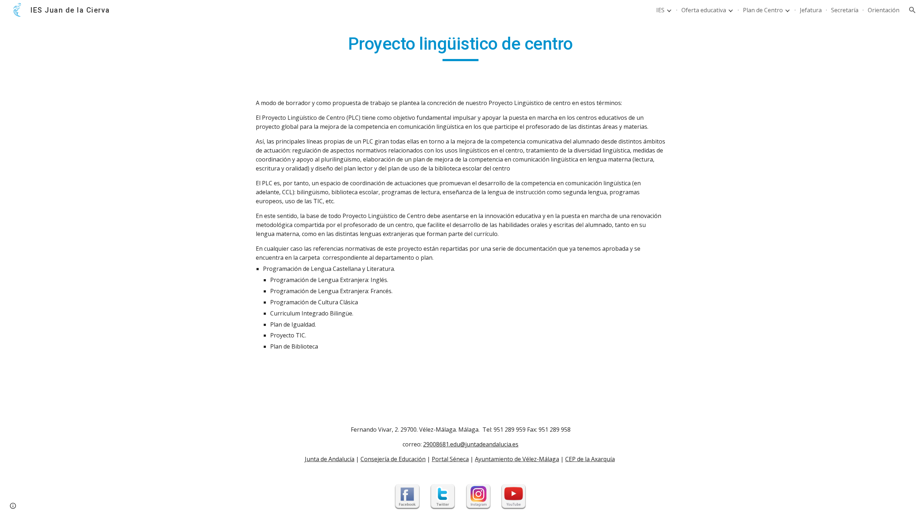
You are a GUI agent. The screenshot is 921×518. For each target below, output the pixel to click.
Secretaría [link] (844, 10)
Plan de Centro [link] (763, 10)
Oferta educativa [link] (703, 10)
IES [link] (660, 10)
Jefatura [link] (811, 10)
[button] (912, 10)
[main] (460, 47)
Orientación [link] (883, 10)
